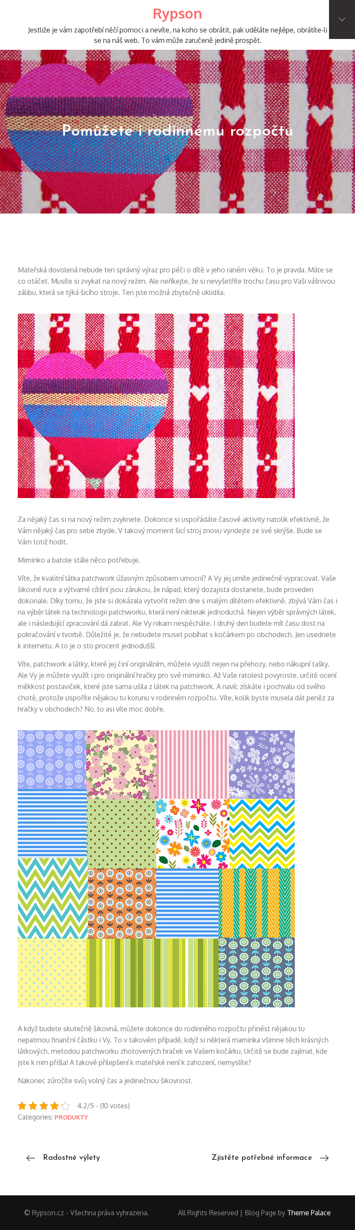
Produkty (71, 1117)
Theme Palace (309, 1212)
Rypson (177, 13)
